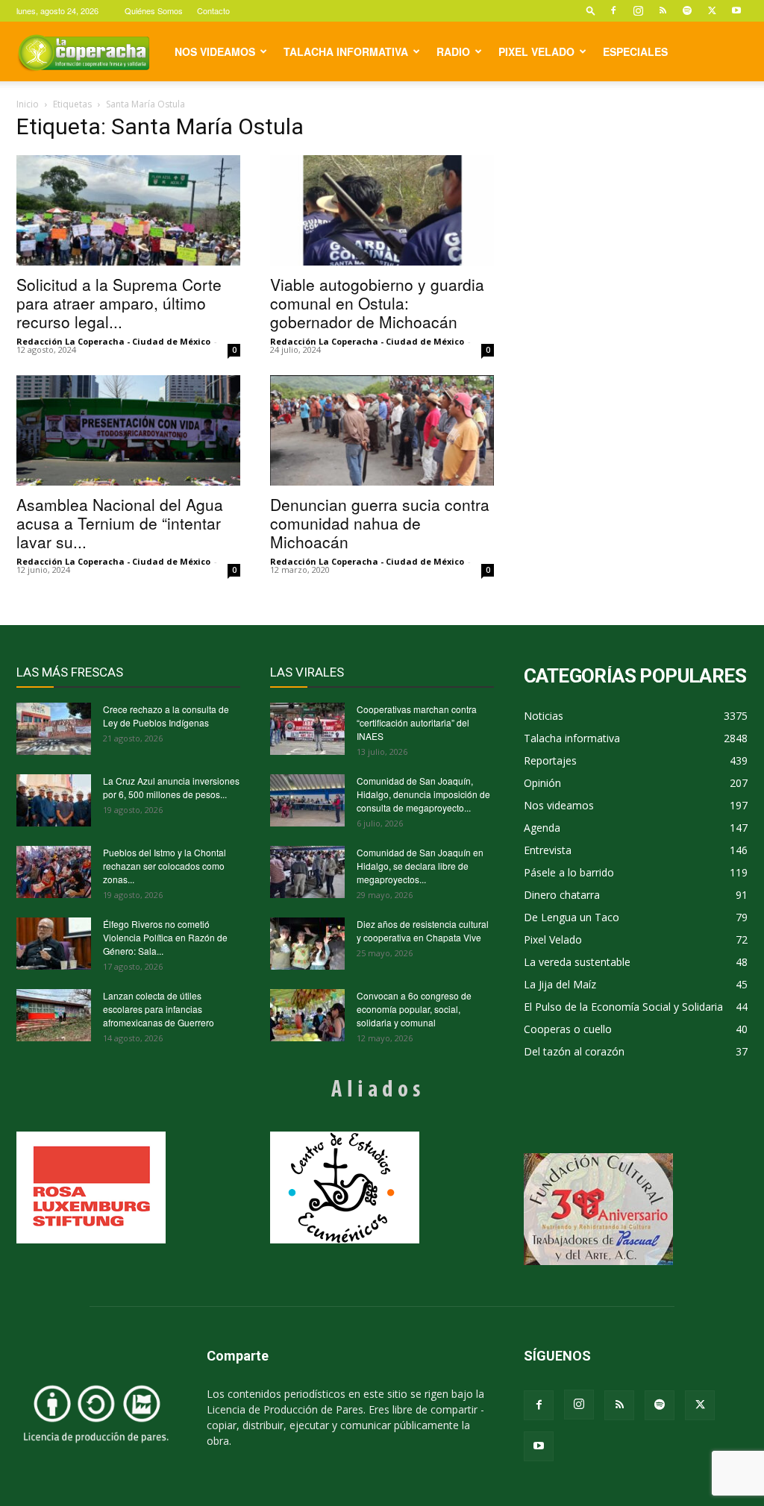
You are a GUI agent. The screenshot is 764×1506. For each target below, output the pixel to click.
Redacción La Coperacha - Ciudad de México (113, 341)
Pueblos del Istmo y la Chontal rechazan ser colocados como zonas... (164, 865)
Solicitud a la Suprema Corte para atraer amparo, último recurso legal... (119, 303)
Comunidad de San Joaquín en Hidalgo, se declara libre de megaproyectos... (420, 865)
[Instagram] (638, 10)
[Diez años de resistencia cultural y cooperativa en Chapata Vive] (307, 943)
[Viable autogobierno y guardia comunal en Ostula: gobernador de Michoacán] (382, 210)
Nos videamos (215, 51)
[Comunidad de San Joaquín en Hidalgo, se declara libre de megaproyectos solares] (307, 872)
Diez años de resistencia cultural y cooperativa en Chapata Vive (423, 930)
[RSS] (662, 10)
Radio (453, 51)
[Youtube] (736, 10)
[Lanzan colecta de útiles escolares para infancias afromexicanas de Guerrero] (53, 1015)
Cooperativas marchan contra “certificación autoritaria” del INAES (417, 722)
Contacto (213, 10)
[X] (712, 10)
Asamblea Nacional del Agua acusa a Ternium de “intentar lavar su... (119, 523)
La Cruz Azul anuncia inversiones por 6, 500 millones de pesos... (171, 787)
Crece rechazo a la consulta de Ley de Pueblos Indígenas (166, 716)
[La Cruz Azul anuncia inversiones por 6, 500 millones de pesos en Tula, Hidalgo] (53, 800)
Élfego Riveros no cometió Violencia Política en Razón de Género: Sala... (165, 937)
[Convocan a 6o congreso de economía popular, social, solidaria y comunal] (307, 1015)
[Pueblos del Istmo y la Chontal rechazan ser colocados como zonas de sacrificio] (53, 872)
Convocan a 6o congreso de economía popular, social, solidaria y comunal (414, 1009)
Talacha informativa (346, 51)
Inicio (27, 104)
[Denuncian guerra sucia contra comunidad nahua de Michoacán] (382, 430)
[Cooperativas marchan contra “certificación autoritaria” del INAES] (307, 729)
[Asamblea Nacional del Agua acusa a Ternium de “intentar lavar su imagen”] (128, 430)
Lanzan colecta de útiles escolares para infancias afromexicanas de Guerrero (158, 1009)
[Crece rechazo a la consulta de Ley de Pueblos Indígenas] (53, 729)
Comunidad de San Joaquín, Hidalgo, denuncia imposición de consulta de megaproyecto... (423, 794)
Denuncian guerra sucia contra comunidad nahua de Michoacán (379, 523)
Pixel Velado (536, 51)
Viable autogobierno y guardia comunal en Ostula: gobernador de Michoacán (377, 303)
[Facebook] (613, 10)
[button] (591, 10)
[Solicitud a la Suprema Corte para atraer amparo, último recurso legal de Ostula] (128, 210)
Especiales (635, 51)
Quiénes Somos (154, 10)
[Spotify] (687, 10)
